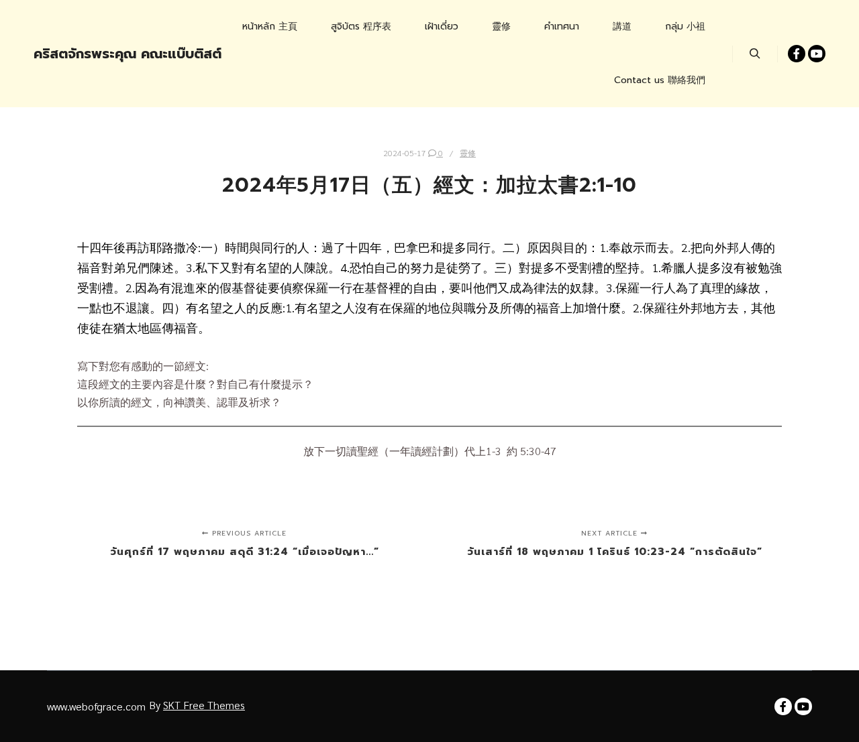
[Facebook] (796, 53)
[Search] (755, 53)
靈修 (468, 152)
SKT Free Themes (204, 705)
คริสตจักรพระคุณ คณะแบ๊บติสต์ (101, 54)
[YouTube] (816, 53)
